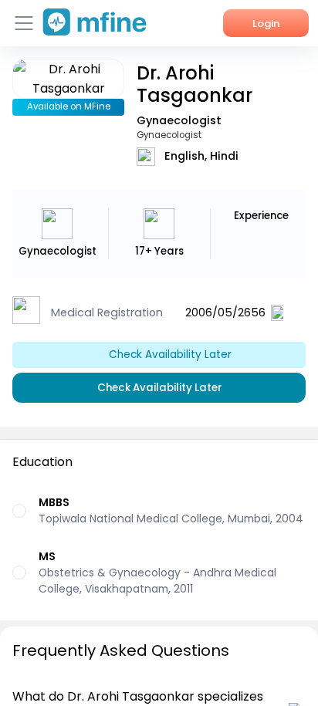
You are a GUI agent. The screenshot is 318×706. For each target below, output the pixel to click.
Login (265, 23)
